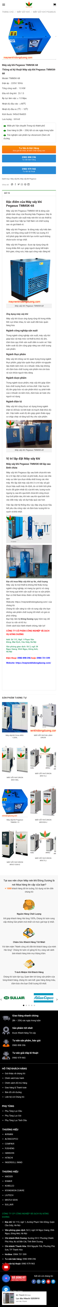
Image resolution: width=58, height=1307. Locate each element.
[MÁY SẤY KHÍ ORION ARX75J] (43, 842)
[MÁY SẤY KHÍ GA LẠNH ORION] (43, 717)
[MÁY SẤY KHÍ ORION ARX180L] (15, 759)
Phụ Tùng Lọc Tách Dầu (16, 1120)
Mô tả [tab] (7, 193)
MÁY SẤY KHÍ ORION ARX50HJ (43, 821)
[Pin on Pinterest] (25, 184)
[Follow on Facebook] (34, 1281)
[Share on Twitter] (19, 184)
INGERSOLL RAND (13, 1162)
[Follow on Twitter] (43, 1281)
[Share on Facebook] (15, 184)
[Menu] (3, 4)
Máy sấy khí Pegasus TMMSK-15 (15, 821)
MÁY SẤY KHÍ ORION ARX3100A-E (15, 863)
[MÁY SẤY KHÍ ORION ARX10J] (43, 757)
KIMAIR (8, 1181)
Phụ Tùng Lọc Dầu (13, 1111)
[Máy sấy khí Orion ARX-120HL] (15, 717)
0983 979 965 (29, 170)
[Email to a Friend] (22, 184)
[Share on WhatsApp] (12, 184)
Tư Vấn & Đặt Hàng (29, 149)
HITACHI (9, 1157)
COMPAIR (9, 1143)
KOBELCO (9, 1186)
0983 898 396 (29, 158)
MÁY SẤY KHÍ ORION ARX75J (43, 859)
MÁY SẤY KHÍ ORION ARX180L (15, 778)
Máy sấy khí (23, 12)
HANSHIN (9, 1153)
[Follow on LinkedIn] (53, 1281)
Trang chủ (7, 12)
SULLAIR (9, 1204)
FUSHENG (9, 1148)
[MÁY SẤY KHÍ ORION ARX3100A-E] (15, 844)
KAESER (9, 1176)
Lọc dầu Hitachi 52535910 (27, 1298)
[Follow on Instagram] (38, 1281)
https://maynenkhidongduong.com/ (31, 602)
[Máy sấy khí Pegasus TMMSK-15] (15, 802)
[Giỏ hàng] (54, 5)
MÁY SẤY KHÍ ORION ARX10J (43, 774)
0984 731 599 (43, 658)
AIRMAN (9, 1134)
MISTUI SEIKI (11, 1200)
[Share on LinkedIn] (28, 184)
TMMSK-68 (14, 78)
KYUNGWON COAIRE (14, 1190)
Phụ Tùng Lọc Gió (13, 1115)
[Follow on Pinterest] (48, 1281)
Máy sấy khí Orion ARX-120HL (15, 736)
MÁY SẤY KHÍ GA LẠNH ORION (43, 736)
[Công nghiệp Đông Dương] (29, 4)
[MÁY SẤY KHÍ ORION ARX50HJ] (43, 802)
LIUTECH (9, 1195)
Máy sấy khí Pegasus (44, 12)
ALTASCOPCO (11, 1139)
